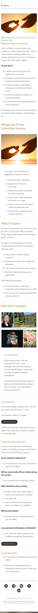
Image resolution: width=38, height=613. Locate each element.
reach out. (26, 452)
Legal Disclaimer (11, 598)
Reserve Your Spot (9, 422)
